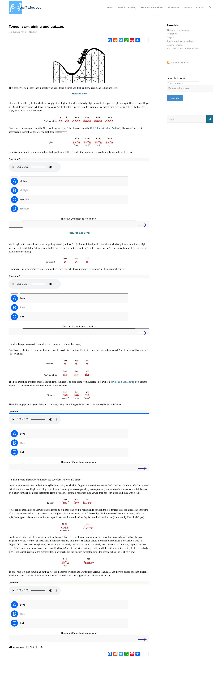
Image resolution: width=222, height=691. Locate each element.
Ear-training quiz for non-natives (183, 48)
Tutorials (16, 32)
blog (179, 62)
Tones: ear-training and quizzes (182, 41)
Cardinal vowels (175, 45)
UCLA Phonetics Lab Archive (104, 128)
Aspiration (172, 33)
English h (171, 37)
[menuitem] (109, 7)
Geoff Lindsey (31, 32)
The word (178, 30)
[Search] (210, 7)
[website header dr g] (25, 7)
